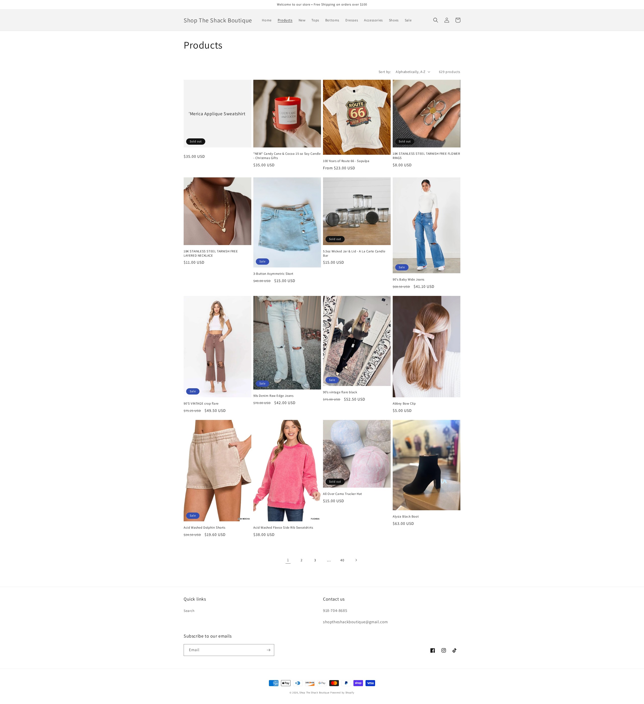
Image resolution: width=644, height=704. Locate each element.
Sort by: (385, 71)
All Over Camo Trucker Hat (342, 494)
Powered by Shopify (342, 692)
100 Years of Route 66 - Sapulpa (346, 161)
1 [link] (288, 560)
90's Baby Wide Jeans (408, 280)
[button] (435, 20)
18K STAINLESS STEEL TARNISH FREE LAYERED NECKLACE (211, 253)
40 (342, 560)
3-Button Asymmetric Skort (273, 274)
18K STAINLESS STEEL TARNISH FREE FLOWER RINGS (426, 156)
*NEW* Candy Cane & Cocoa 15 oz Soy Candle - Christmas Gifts (287, 156)
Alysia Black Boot (406, 517)
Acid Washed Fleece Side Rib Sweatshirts (283, 528)
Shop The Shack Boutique (314, 692)
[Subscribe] (268, 650)
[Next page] (355, 560)
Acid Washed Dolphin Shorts (204, 528)
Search (189, 610)
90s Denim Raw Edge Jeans (273, 396)
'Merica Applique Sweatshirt (217, 113)
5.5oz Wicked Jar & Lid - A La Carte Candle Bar (354, 253)
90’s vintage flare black (340, 392)
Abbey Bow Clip (404, 404)
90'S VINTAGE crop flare (201, 404)
